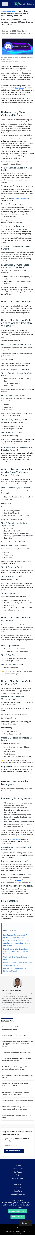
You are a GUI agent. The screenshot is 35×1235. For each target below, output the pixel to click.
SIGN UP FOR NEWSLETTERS (17, 1211)
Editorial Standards (17, 1194)
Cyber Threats (17, 1178)
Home (3, 11)
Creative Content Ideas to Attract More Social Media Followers (17, 964)
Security (18, 1166)
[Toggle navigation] (5, 4)
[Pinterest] (17, 1228)
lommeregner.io (15, 839)
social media (11, 11)
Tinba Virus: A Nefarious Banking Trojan (16, 1052)
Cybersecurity (17, 1169)
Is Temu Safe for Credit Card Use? (14, 1035)
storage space (19, 88)
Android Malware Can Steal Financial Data (17, 1100)
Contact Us (18, 1188)
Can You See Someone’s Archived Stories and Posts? (15, 970)
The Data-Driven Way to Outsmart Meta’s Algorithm (15, 958)
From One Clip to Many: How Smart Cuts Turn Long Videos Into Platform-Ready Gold (17, 943)
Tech (17, 1175)
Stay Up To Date (17, 1200)
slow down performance (20, 198)
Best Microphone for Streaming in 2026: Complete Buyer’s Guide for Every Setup (15, 951)
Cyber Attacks (17, 1172)
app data (18, 880)
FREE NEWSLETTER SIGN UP (13, 1151)
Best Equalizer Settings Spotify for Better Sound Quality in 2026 (15, 936)
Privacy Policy (17, 1191)
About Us (17, 1185)
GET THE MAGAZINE (17, 1217)
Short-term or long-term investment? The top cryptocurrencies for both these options (17, 1044)
